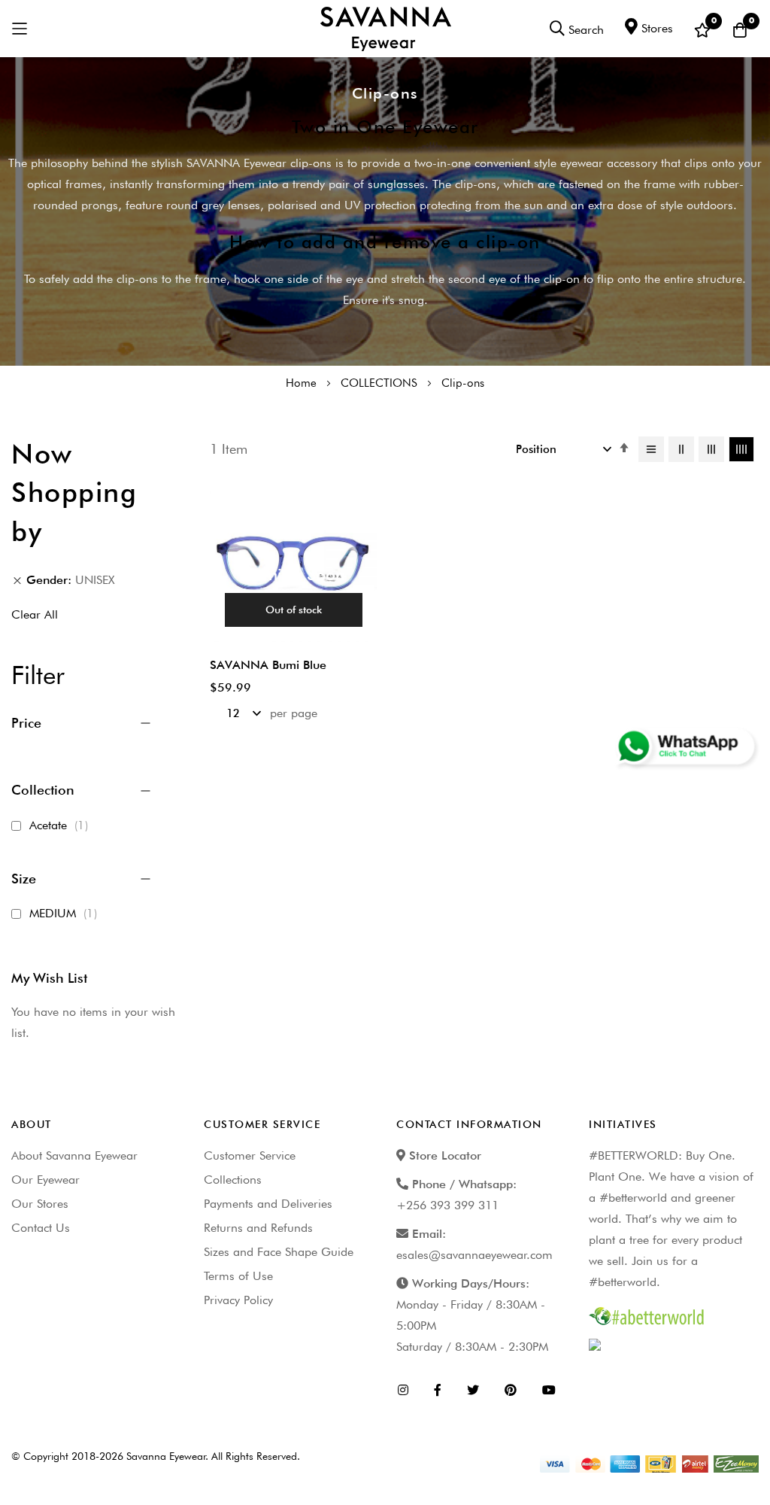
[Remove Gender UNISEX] (17, 580)
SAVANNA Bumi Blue (268, 665)
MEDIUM (65, 913)
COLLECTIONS (380, 383)
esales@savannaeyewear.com (474, 1255)
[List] (651, 449)
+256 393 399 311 (447, 1205)
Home (303, 383)
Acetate (61, 825)
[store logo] (385, 28)
